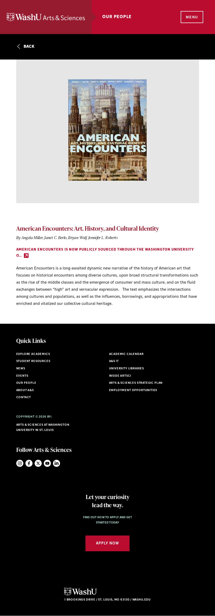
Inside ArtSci (120, 376)
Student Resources (33, 361)
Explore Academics (33, 354)
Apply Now (107, 543)
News (20, 368)
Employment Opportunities (133, 390)
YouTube (47, 463)
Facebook (29, 463)
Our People (26, 383)
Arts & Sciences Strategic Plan (136, 383)
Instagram (19, 463)
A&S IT (114, 361)
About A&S (25, 390)
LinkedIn (56, 463)
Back (28, 47)
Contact (23, 397)
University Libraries (126, 368)
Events (22, 376)
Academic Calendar (126, 354)
